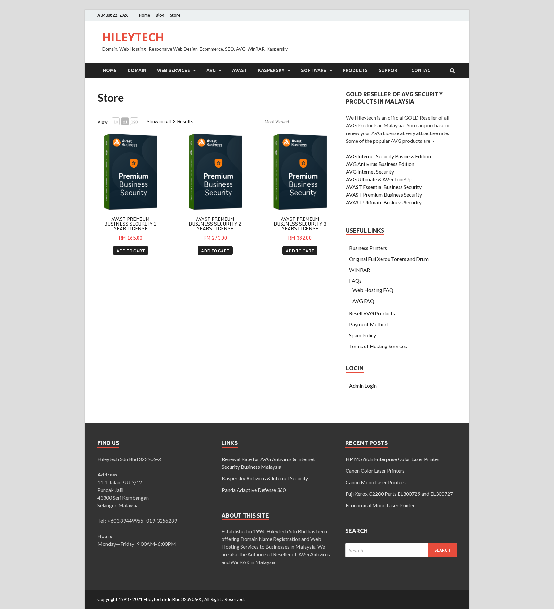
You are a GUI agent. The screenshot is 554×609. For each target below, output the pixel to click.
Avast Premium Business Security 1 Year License (130, 224)
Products (355, 70)
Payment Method (368, 324)
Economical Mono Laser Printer (380, 505)
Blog (160, 15)
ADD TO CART (130, 250)
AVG (211, 70)
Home (144, 15)
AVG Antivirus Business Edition (380, 164)
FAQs (355, 281)
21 (125, 122)
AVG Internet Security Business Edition (388, 156)
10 (115, 122)
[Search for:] (401, 550)
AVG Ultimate (361, 179)
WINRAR (359, 270)
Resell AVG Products (372, 313)
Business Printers (368, 248)
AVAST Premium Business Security (384, 195)
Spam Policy (362, 335)
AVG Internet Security (370, 171)
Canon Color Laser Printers (375, 470)
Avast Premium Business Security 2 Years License (215, 224)
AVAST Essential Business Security (384, 187)
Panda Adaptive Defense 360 (254, 490)
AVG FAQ (363, 301)
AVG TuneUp (397, 179)
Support (389, 70)
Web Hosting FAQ (372, 290)
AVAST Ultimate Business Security (384, 202)
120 (134, 122)
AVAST (239, 70)
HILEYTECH (133, 37)
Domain (137, 70)
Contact (422, 70)
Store (175, 15)
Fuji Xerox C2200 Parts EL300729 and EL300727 (399, 494)
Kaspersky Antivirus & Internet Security (265, 478)
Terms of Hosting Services (378, 346)
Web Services (173, 70)
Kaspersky (271, 70)
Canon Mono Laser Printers (376, 482)
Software (313, 70)
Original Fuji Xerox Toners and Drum (389, 259)
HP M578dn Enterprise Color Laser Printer (393, 459)
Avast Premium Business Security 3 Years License (300, 224)
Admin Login (363, 385)
